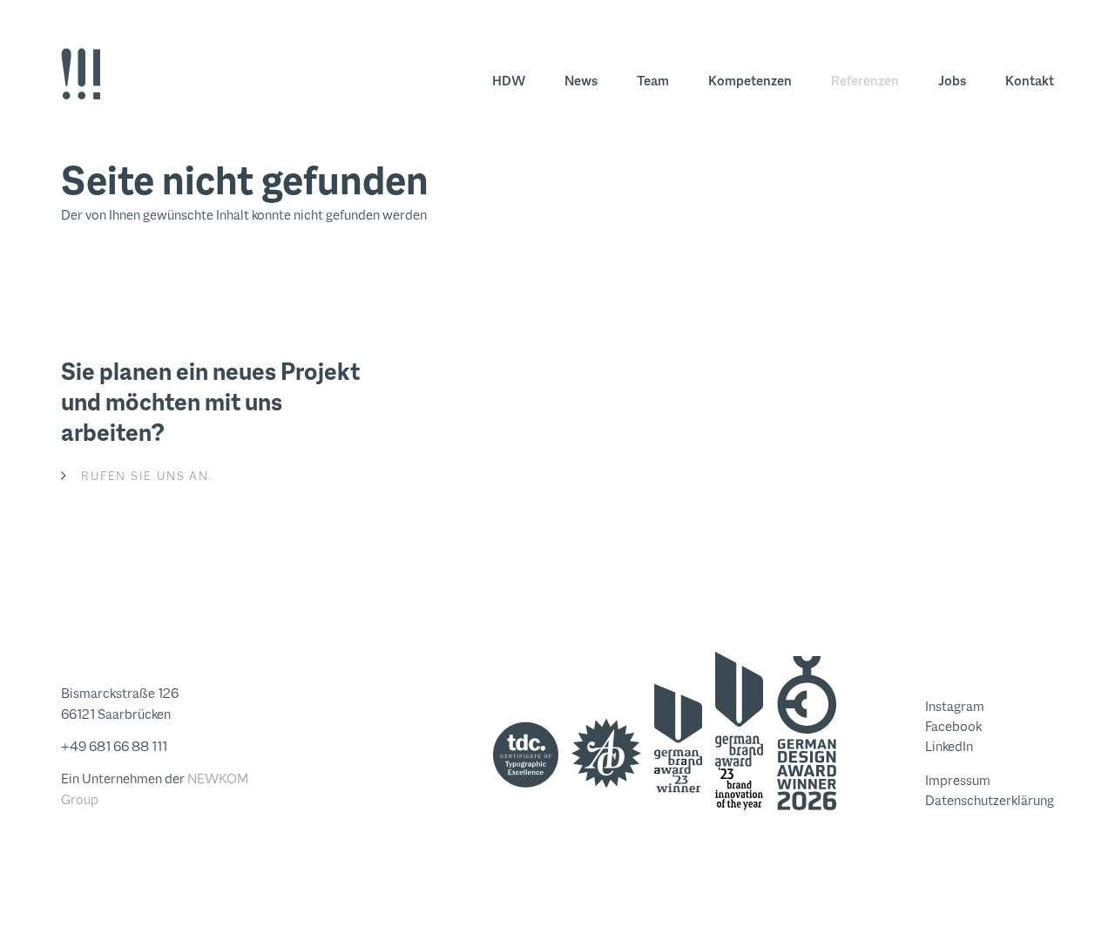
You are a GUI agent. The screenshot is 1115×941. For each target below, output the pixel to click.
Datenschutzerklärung (989, 800)
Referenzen (865, 80)
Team (653, 80)
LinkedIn (949, 746)
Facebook (953, 726)
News (581, 80)
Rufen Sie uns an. (147, 476)
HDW (508, 80)
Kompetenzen (750, 80)
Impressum (957, 780)
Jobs (952, 80)
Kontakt (1029, 80)
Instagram (954, 706)
